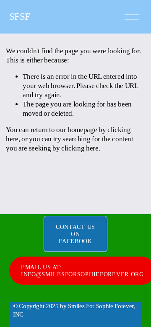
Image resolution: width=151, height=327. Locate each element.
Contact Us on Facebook (75, 233)
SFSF (19, 16)
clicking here (80, 148)
